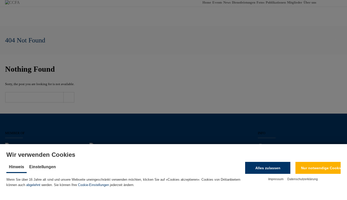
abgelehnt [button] (33, 185)
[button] (267, 168)
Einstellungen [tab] (42, 167)
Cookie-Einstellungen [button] (93, 185)
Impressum (275, 179)
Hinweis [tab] (16, 167)
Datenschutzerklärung (302, 179)
